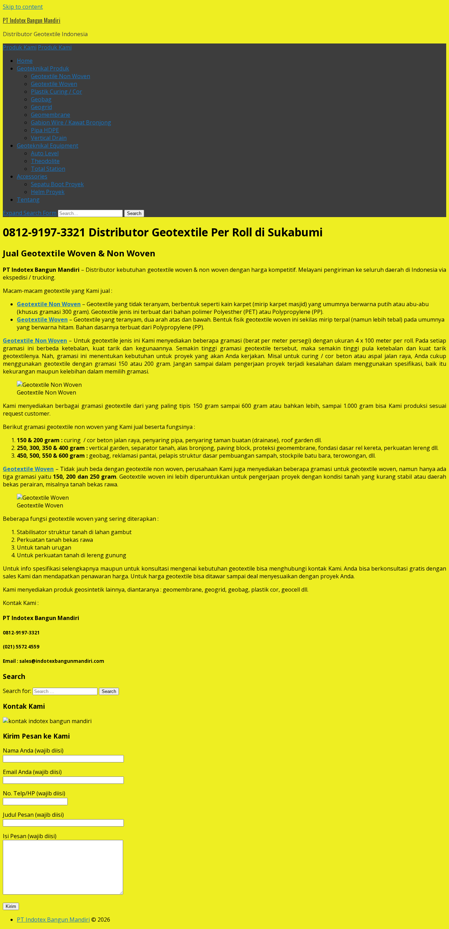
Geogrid (41, 107)
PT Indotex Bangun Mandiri (31, 20)
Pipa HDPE (45, 130)
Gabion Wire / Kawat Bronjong (71, 122)
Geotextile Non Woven (60, 76)
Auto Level (45, 153)
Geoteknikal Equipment (47, 145)
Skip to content (23, 7)
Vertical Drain (49, 138)
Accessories (32, 176)
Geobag (41, 99)
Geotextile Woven (54, 84)
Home (25, 61)
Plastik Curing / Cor (56, 91)
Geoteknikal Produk (43, 68)
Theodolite (45, 161)
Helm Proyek (48, 192)
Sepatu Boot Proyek (57, 184)
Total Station (48, 169)
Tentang (28, 199)
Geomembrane (50, 115)
